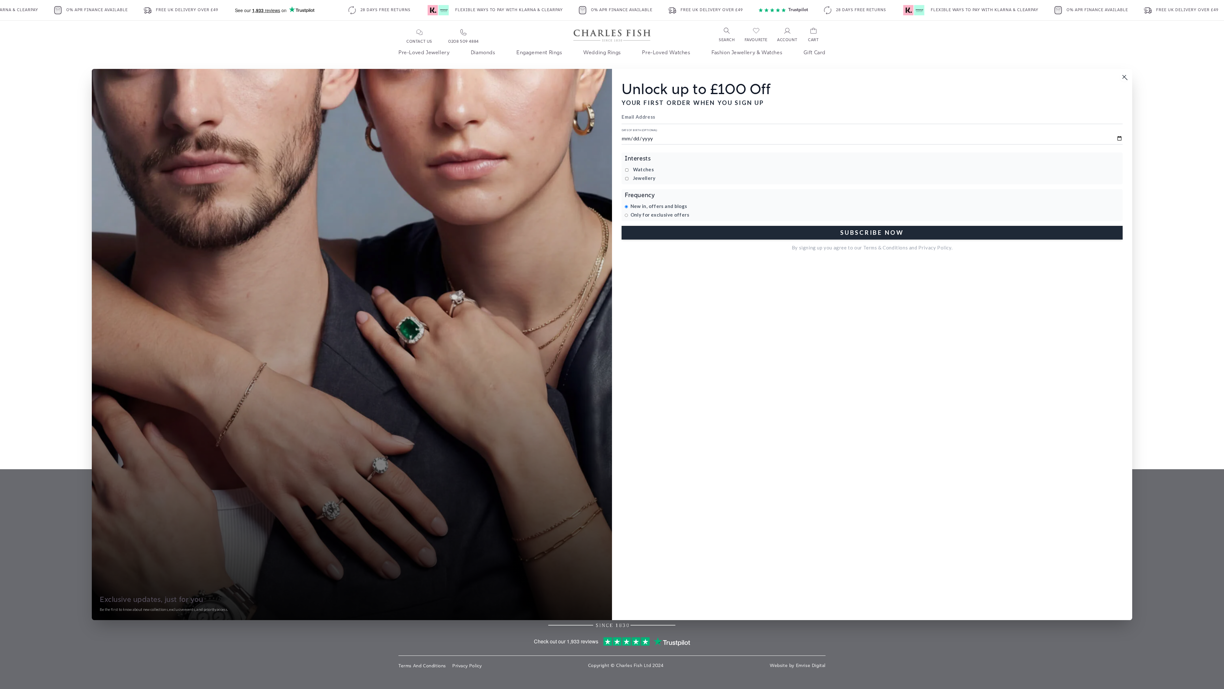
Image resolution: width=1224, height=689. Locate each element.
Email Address (638, 117)
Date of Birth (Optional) (639, 130)
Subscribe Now (872, 232)
